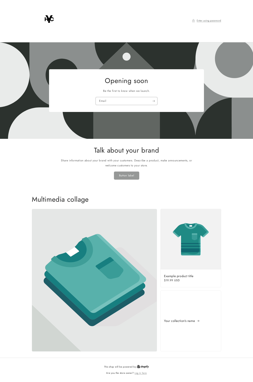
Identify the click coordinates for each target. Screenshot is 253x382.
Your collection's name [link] (180, 321)
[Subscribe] (153, 101)
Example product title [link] (178, 276)
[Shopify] (143, 366)
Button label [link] (126, 175)
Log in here (141, 373)
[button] (206, 20)
